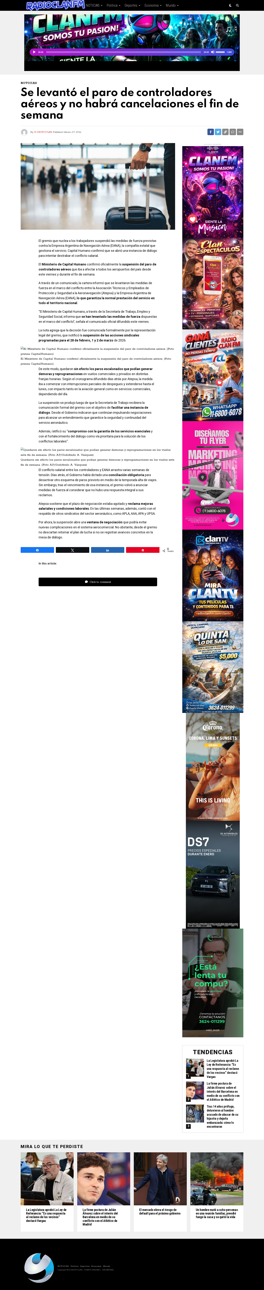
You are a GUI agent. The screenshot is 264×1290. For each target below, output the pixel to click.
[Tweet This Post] (218, 132)
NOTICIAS (92, 5)
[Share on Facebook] (210, 132)
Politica (112, 5)
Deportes (131, 5)
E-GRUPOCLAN (43, 132)
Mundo (171, 5)
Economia (152, 5)
